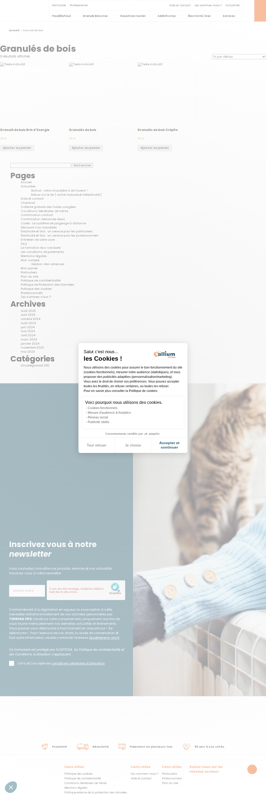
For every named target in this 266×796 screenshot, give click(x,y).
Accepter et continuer (169, 445)
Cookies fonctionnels (102, 408)
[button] (11, 787)
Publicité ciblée (98, 422)
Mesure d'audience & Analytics (109, 413)
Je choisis (133, 445)
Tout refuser (97, 445)
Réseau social (98, 417)
